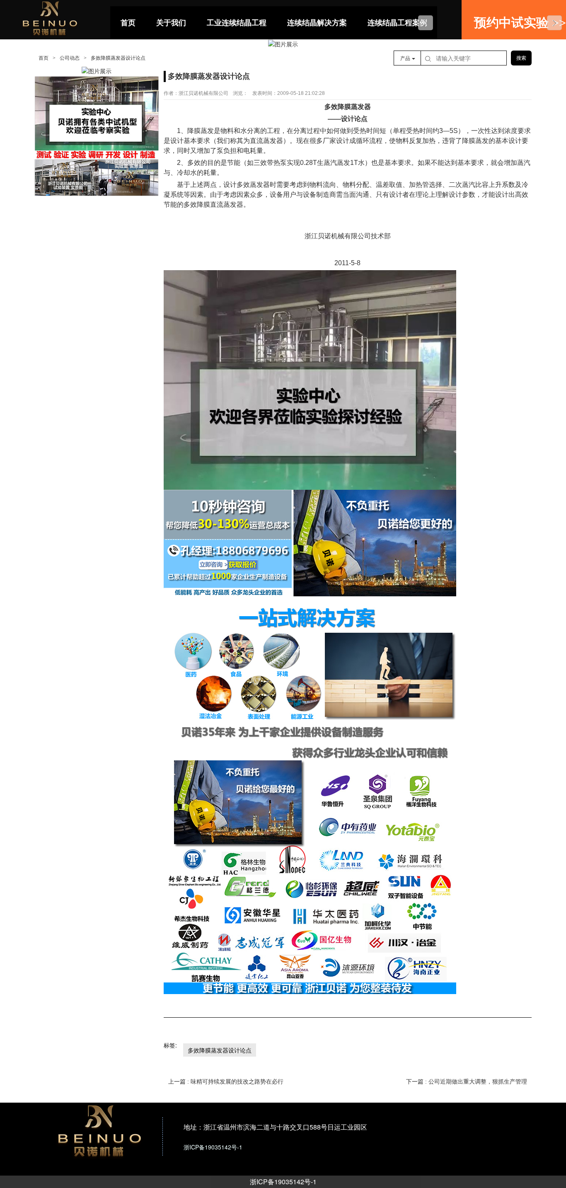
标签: (170, 1045)
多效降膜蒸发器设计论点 (220, 1050)
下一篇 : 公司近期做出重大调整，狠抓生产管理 (466, 1081)
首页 (43, 58)
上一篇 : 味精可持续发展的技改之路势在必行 (225, 1081)
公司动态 (70, 58)
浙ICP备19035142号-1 (283, 1181)
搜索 (521, 58)
